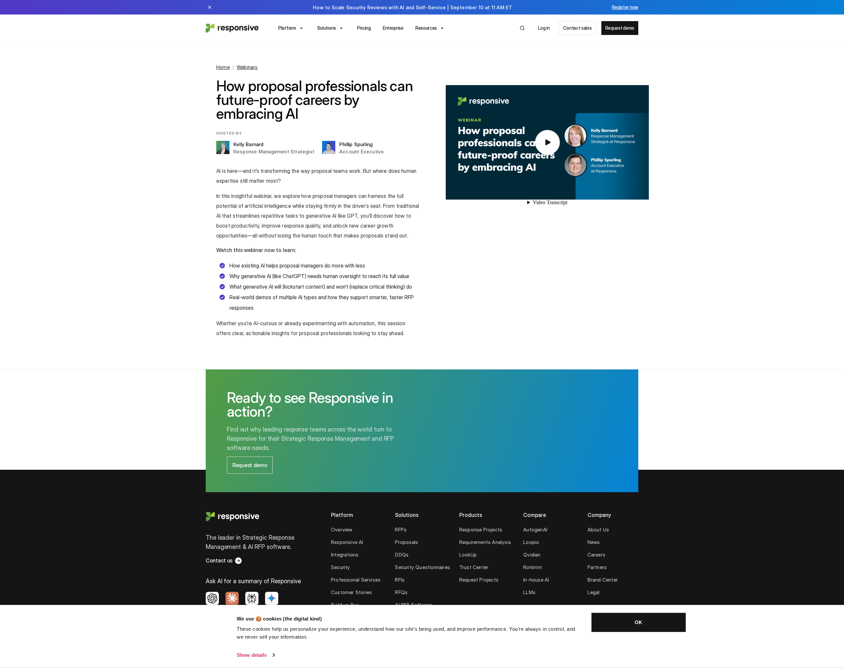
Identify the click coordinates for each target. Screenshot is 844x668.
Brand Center (603, 580)
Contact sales (577, 28)
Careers (596, 555)
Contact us (219, 560)
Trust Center (473, 567)
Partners (597, 567)
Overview (341, 529)
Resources (426, 28)
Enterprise (393, 28)
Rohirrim (532, 567)
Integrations (344, 555)
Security (340, 567)
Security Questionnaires (422, 567)
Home (223, 67)
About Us (598, 529)
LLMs (529, 592)
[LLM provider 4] (271, 598)
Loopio (531, 542)
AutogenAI (535, 529)
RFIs (400, 580)
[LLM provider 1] (212, 598)
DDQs (401, 555)
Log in (544, 28)
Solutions (326, 28)
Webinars (247, 67)
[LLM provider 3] (251, 598)
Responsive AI (347, 542)
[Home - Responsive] (232, 28)
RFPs (401, 529)
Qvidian (531, 555)
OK (638, 622)
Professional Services (355, 580)
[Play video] (547, 142)
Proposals (406, 542)
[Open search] (522, 28)
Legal (594, 592)
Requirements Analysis (485, 542)
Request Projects (478, 580)
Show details (252, 655)
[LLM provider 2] (232, 598)
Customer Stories (351, 592)
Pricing (364, 28)
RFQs (401, 592)
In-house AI (536, 580)
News (594, 542)
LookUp (468, 555)
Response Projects (480, 529)
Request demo (619, 28)
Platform (287, 28)
